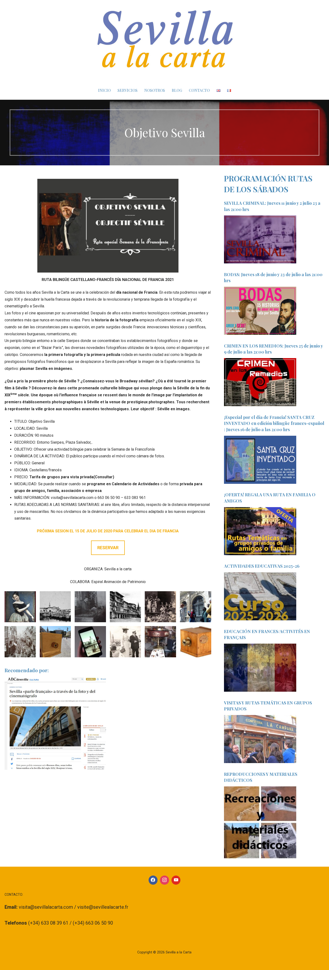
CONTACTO (199, 90)
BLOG (177, 90)
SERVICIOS (128, 90)
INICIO (104, 90)
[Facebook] (153, 880)
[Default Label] (176, 880)
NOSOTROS (154, 90)
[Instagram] (164, 880)
